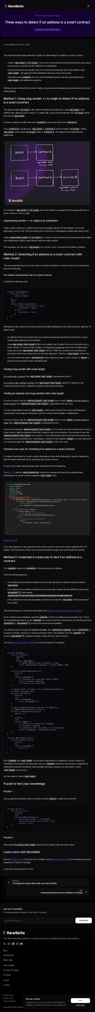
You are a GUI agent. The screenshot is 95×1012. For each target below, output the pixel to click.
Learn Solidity (8, 965)
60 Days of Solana (11, 970)
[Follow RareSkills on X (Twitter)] (4, 943)
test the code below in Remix (24, 642)
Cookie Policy (8, 998)
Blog (5, 950)
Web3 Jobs (8, 960)
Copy (87, 290)
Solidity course (17, 859)
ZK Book (7, 975)
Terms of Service (9, 1001)
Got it (81, 1000)
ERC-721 (11, 472)
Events (6, 980)
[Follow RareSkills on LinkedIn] (13, 943)
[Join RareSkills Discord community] (21, 943)
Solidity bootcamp (61, 859)
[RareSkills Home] (14, 6)
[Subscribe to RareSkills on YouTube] (8, 943)
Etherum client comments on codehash (64, 611)
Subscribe (83, 920)
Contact (6, 985)
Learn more (80, 1005)
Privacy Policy (8, 995)
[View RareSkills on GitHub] (17, 944)
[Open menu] (88, 6)
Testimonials (8, 955)
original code (10, 540)
